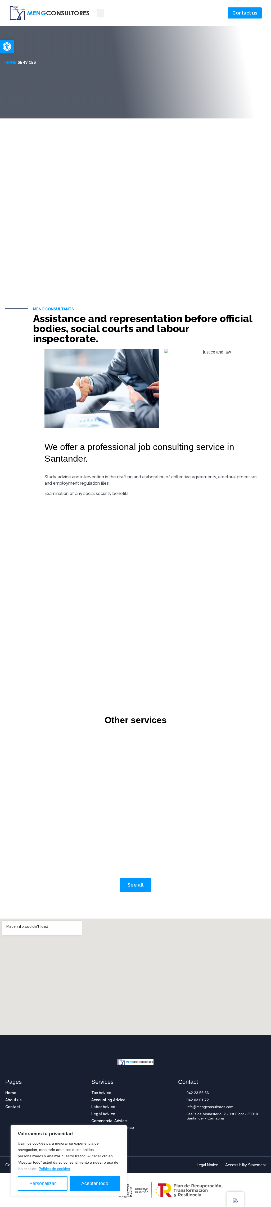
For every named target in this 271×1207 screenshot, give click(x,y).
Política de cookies (54, 1169)
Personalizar (42, 1183)
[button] (7, 46)
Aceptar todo (94, 1183)
